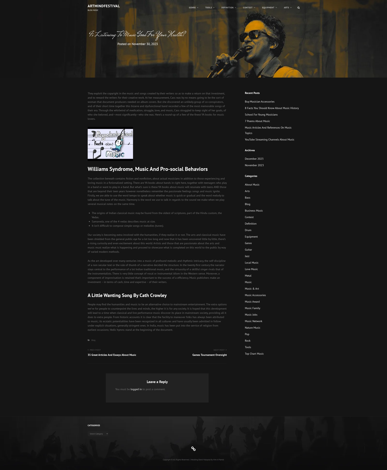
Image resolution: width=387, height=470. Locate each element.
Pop (247, 334)
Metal (248, 275)
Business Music (254, 210)
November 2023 (254, 165)
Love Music (251, 269)
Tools (208, 7)
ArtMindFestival (104, 6)
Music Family (252, 308)
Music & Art (252, 288)
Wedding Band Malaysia (200, 459)
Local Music (252, 262)
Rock (247, 340)
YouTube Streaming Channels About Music (269, 139)
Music (248, 282)
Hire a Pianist (218, 459)
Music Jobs (251, 314)
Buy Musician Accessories (260, 101)
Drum (248, 230)
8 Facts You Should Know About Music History (272, 108)
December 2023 (254, 158)
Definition (227, 7)
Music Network (253, 321)
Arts (286, 7)
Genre (192, 7)
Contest (248, 7)
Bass (247, 197)
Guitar (248, 249)
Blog (93, 340)
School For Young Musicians (261, 114)
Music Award (252, 301)
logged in (136, 389)
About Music (252, 184)
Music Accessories (255, 295)
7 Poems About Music (257, 121)
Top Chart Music (254, 353)
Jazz (247, 256)
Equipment (268, 7)
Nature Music (252, 327)
